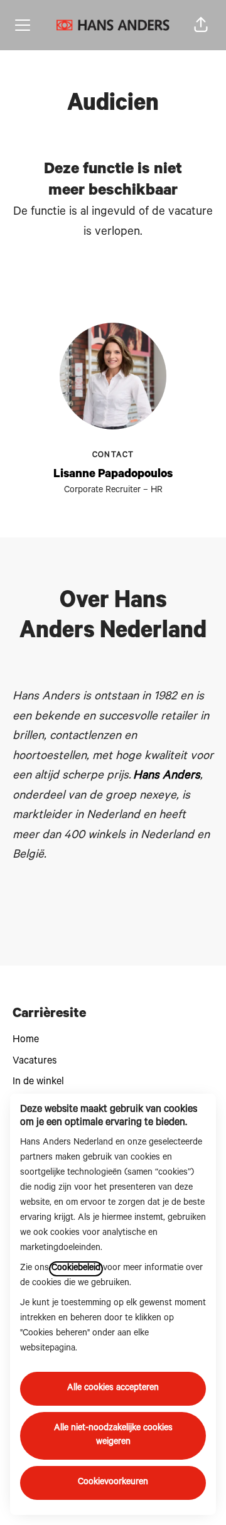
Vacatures (34, 1061)
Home (26, 1040)
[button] (200, 25)
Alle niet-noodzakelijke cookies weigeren (113, 1436)
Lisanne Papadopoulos (113, 475)
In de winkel (38, 1082)
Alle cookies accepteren (113, 1389)
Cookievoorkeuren (113, 1483)
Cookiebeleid (75, 1269)
